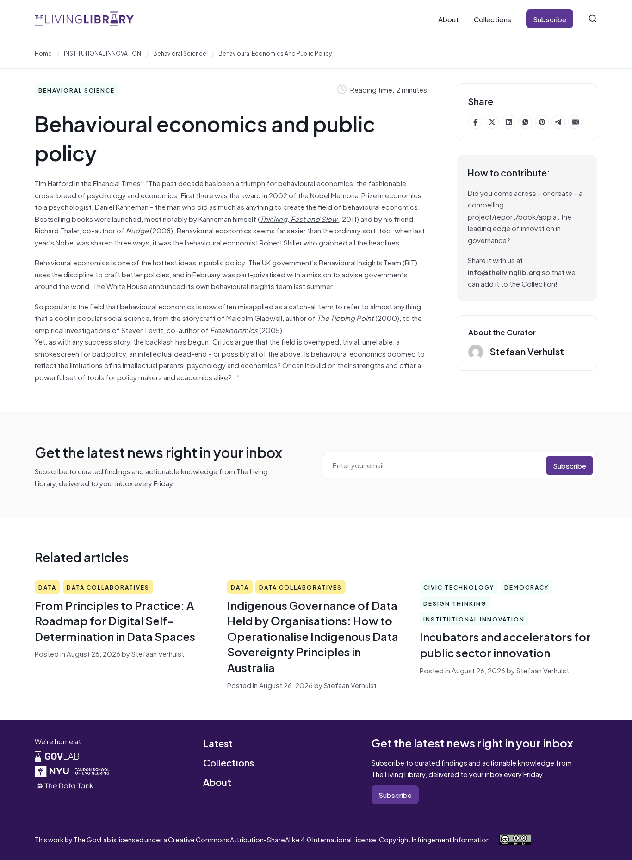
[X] (492, 122)
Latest (218, 742)
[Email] (575, 122)
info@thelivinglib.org (504, 271)
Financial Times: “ (121, 182)
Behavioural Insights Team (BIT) (368, 262)
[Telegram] (558, 122)
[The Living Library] (84, 18)
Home (43, 52)
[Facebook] (475, 122)
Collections (492, 19)
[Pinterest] (542, 122)
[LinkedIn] (508, 122)
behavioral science (179, 52)
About (448, 19)
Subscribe (549, 19)
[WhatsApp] (525, 122)
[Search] (592, 18)
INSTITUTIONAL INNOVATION (102, 52)
